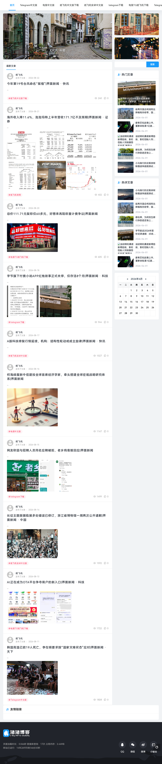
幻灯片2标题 (57, 50)
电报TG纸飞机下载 (139, 5)
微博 (143, 751)
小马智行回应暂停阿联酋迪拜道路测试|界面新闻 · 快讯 (145, 165)
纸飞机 (19, 75)
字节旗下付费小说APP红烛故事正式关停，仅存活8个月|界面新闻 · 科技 (57, 276)
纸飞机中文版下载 (69, 5)
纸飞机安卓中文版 (93, 5)
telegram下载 (116, 5)
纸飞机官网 (16, 195)
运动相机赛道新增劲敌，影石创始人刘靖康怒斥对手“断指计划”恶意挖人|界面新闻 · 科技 (145, 138)
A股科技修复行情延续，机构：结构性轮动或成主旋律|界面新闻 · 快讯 (56, 341)
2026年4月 (136, 279)
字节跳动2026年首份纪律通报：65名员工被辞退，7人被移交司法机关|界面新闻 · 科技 (136, 100)
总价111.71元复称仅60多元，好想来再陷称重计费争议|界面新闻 (52, 214)
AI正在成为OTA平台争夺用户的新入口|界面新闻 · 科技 (45, 582)
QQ (122, 751)
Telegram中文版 (28, 5)
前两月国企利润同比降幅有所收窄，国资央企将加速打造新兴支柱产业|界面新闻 (145, 111)
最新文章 (11, 66)
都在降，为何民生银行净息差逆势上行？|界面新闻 (145, 151)
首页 (12, 5)
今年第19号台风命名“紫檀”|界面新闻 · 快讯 (38, 84)
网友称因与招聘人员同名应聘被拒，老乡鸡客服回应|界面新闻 (50, 450)
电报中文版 (48, 5)
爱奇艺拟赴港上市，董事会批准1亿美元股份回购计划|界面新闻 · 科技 (145, 125)
